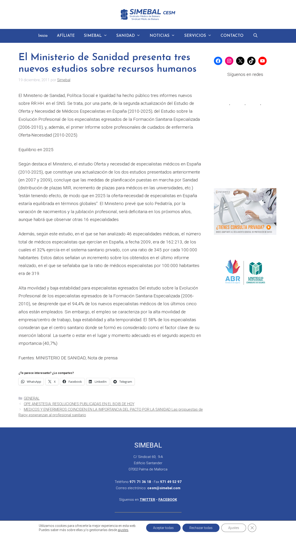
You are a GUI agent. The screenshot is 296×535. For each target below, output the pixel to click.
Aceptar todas (163, 528)
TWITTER (147, 500)
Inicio (43, 36)
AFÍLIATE (66, 36)
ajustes (123, 530)
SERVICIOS (195, 36)
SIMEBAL (93, 36)
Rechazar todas (201, 528)
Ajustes (233, 528)
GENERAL (32, 398)
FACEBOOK (167, 500)
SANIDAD (125, 36)
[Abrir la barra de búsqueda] (255, 36)
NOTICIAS (160, 36)
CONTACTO (232, 36)
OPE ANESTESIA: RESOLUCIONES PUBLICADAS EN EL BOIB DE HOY (79, 404)
